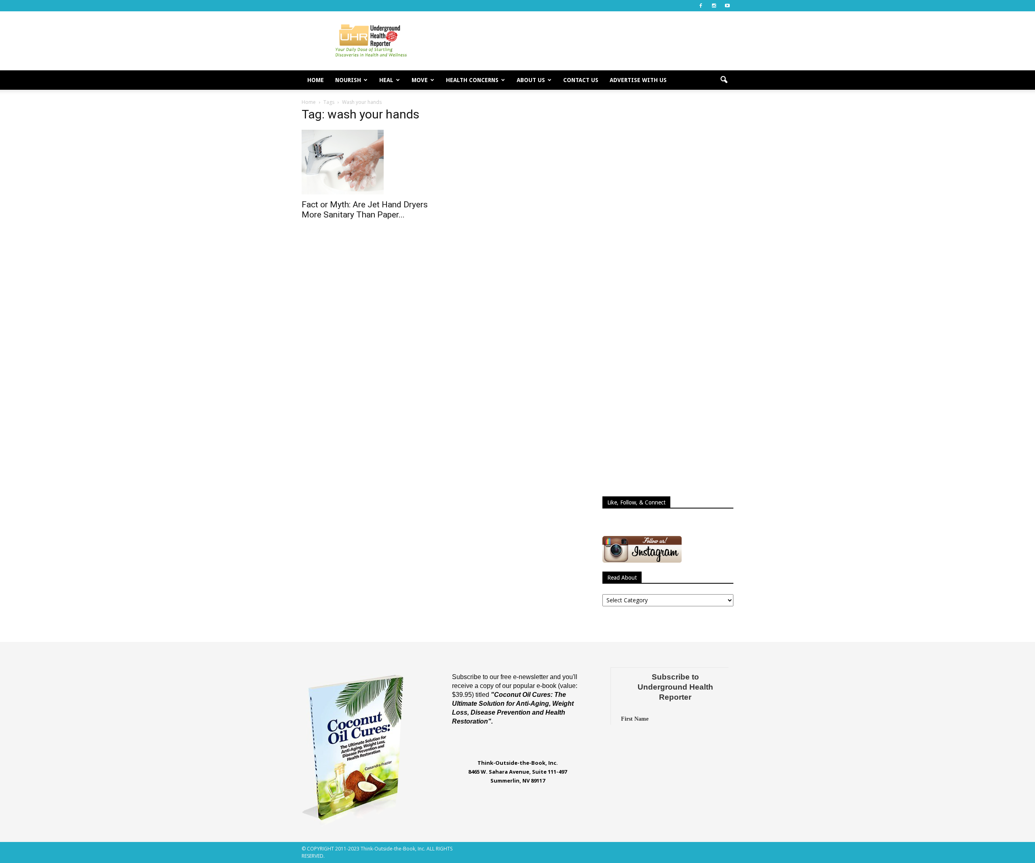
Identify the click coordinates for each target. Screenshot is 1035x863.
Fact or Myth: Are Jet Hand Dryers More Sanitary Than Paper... (365, 209)
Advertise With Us (638, 80)
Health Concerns (472, 80)
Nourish (348, 80)
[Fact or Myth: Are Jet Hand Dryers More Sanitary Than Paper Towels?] (367, 162)
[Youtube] (727, 6)
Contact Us (580, 80)
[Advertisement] (586, 41)
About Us (531, 80)
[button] (723, 80)
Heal (386, 80)
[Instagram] (714, 6)
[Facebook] (701, 6)
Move (420, 80)
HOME (315, 80)
